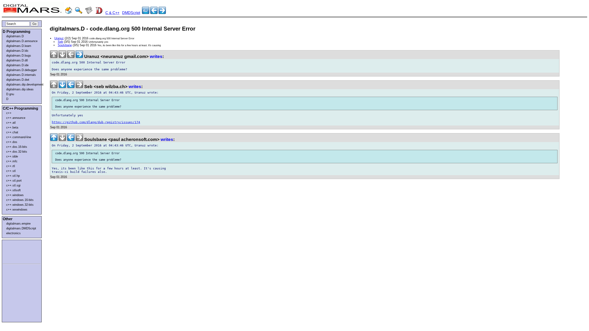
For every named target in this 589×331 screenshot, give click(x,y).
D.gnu (10, 94)
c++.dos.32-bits (16, 151)
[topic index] (145, 13)
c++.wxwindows (16, 209)
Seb (60, 41)
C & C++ (112, 13)
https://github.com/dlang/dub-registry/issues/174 (96, 122)
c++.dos (11, 142)
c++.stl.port (14, 180)
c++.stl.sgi (13, 185)
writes (156, 56)
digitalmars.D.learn (18, 46)
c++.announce (15, 118)
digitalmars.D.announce (22, 41)
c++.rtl (10, 166)
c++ (9, 113)
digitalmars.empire (18, 223)
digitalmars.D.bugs (18, 55)
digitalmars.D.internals (21, 75)
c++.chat (12, 132)
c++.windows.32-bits (20, 204)
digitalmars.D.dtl (17, 60)
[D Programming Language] (99, 13)
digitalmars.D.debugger (21, 70)
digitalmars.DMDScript (21, 228)
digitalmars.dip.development (22, 84)
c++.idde (12, 156)
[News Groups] (88, 13)
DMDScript (131, 13)
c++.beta (12, 127)
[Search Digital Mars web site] (78, 13)
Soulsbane (65, 45)
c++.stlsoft (13, 190)
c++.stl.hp (13, 175)
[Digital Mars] (68, 13)
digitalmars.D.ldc (17, 50)
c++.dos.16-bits (16, 146)
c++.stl (11, 171)
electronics (13, 233)
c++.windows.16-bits (20, 200)
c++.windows (15, 195)
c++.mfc (11, 161)
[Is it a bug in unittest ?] (162, 13)
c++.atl (11, 122)
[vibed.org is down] (154, 13)
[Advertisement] (16, 251)
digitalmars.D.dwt (17, 79)
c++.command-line (18, 137)
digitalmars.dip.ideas (20, 89)
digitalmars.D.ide (17, 65)
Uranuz (59, 38)
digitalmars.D (15, 36)
